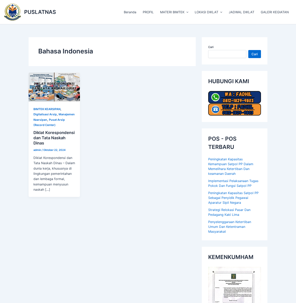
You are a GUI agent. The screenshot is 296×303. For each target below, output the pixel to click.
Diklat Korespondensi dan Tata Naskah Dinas (54, 137)
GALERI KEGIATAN (275, 12)
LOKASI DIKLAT (206, 12)
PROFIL (148, 12)
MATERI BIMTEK (172, 12)
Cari (210, 47)
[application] (186, 12)
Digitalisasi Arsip (45, 114)
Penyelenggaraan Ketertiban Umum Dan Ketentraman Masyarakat (229, 226)
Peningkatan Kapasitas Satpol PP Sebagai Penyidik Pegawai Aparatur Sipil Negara (233, 198)
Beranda (130, 12)
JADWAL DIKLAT (241, 12)
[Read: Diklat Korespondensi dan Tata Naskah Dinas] (54, 87)
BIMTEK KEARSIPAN (46, 109)
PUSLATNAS (40, 12)
